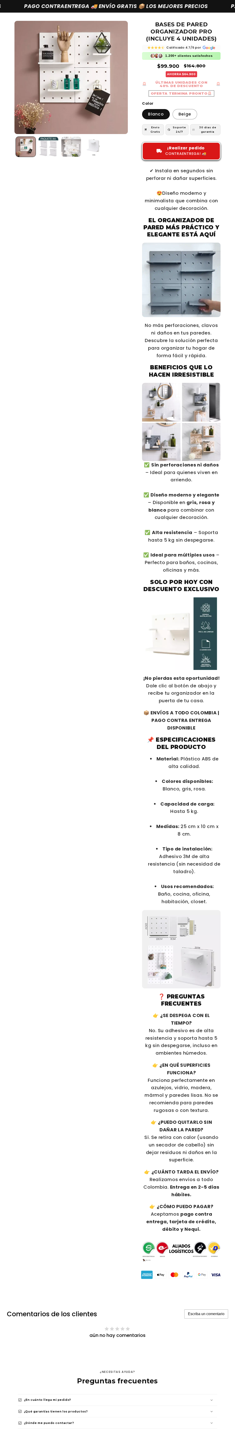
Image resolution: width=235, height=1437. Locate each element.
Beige (185, 114)
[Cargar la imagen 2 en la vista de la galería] (48, 146)
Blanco (156, 114)
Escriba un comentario (206, 1314)
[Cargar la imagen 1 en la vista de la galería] (26, 146)
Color (148, 103)
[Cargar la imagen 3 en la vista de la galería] (71, 146)
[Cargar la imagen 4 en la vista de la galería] (94, 146)
